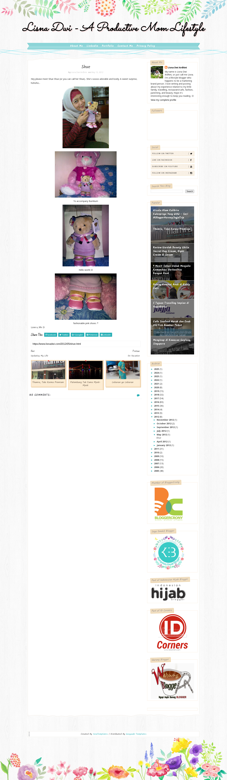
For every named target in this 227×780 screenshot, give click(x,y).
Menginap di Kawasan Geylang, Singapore (172, 342)
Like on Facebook (162, 160)
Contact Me (125, 46)
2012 (157, 416)
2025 (157, 369)
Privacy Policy (146, 46)
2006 (157, 467)
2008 (157, 459)
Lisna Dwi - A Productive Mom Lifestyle (113, 28)
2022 (157, 380)
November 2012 (165, 419)
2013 (157, 413)
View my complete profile (163, 99)
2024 (157, 372)
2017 (157, 398)
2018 (157, 394)
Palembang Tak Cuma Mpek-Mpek (85, 384)
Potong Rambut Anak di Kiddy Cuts (171, 286)
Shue (158, 438)
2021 (157, 383)
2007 (157, 463)
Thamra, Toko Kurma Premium (48, 382)
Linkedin (92, 46)
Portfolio (108, 46)
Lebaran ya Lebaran (122, 382)
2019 (157, 391)
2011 (157, 448)
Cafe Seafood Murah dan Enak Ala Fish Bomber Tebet (171, 323)
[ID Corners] (172, 632)
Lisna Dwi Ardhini (177, 67)
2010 (157, 452)
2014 (157, 409)
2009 (157, 456)
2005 (157, 470)
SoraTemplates (100, 734)
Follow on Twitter (163, 153)
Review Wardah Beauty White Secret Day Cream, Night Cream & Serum (171, 251)
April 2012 (162, 441)
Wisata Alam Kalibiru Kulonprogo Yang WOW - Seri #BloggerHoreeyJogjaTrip (170, 214)
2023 (157, 376)
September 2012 (166, 427)
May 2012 (162, 434)
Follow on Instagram (164, 173)
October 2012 (164, 423)
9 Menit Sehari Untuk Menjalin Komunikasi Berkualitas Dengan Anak (172, 269)
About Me (76, 46)
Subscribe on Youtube (165, 166)
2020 (157, 387)
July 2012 (162, 430)
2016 (157, 402)
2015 (157, 405)
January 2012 (164, 445)
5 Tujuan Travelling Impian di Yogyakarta (171, 305)
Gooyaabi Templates (136, 734)
